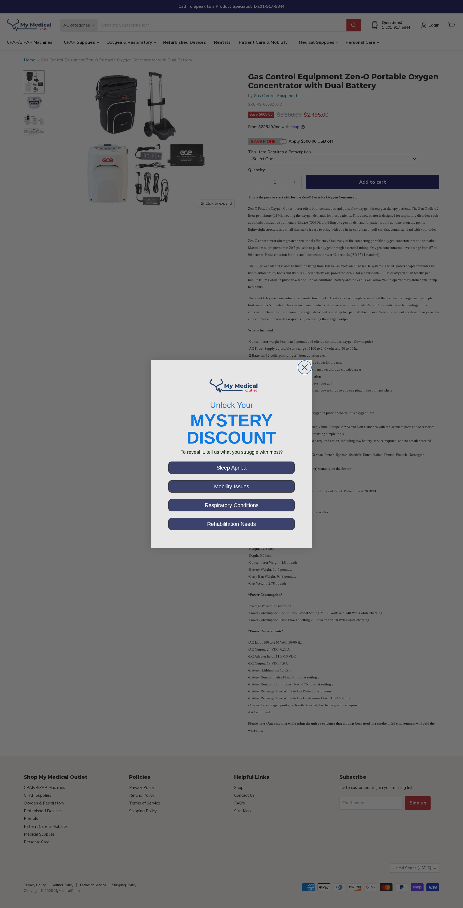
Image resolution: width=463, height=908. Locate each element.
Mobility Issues (231, 486)
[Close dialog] (304, 367)
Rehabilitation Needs (231, 524)
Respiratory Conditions (232, 505)
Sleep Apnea (231, 468)
